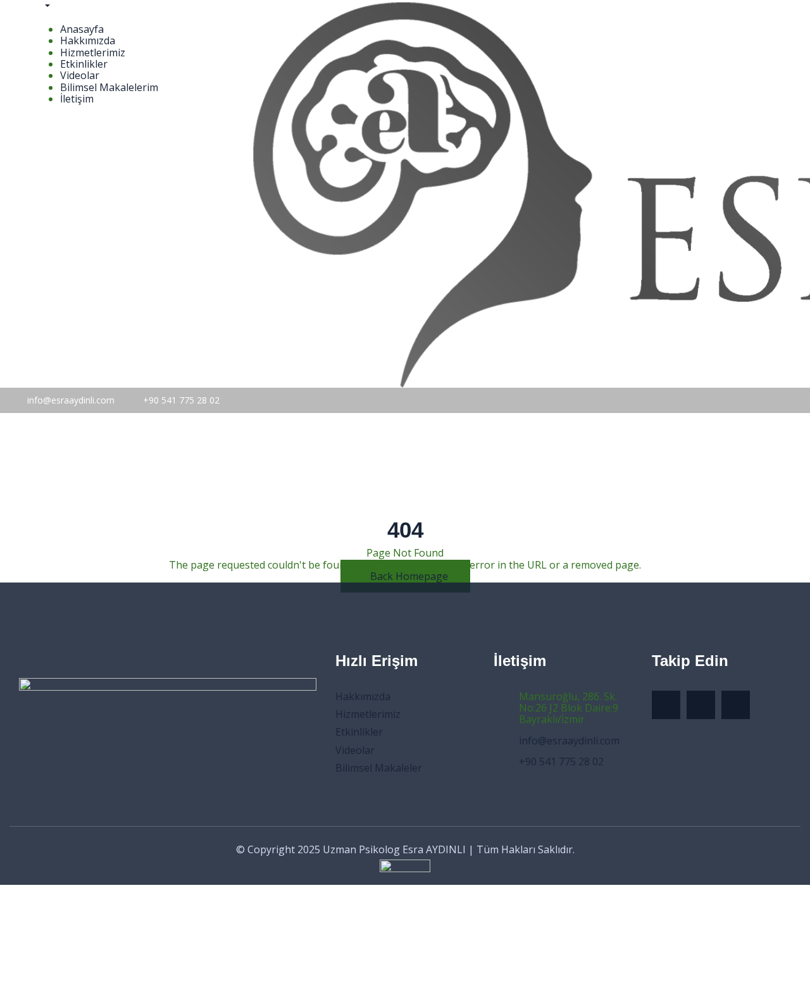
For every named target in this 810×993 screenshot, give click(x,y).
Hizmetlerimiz (92, 52)
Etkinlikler (84, 64)
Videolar (79, 75)
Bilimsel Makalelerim (109, 87)
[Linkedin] (735, 705)
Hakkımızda (87, 40)
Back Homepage (409, 576)
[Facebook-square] (701, 705)
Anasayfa (82, 29)
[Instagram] (666, 705)
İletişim (77, 99)
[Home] (108, 471)
